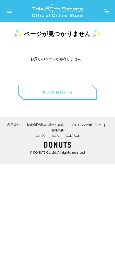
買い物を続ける (57, 92)
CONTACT (72, 135)
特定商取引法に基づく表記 (45, 125)
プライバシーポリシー (86, 125)
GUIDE (40, 135)
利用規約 (13, 125)
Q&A (55, 135)
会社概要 (57, 130)
